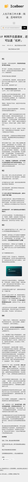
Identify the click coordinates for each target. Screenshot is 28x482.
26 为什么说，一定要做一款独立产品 (9, 474)
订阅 (24, 27)
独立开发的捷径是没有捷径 (9, 449)
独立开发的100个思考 (20, 45)
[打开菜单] (14, 23)
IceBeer (16, 6)
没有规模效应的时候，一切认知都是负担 (12, 453)
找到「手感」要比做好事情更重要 (11, 440)
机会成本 (4, 63)
